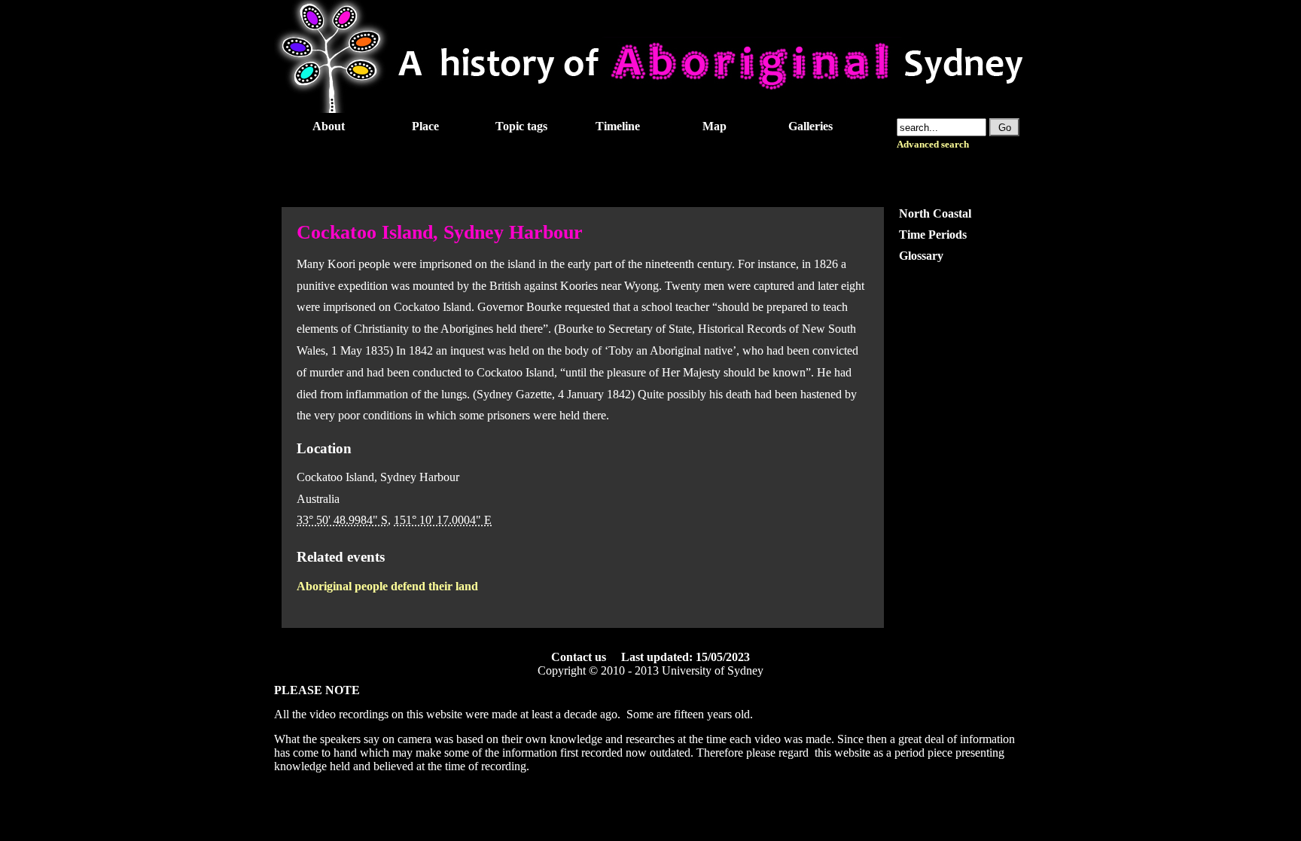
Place (425, 126)
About (328, 126)
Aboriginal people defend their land (387, 586)
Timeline (618, 126)
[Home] (650, 108)
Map (714, 126)
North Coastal (935, 213)
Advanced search (933, 144)
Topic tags (521, 126)
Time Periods (933, 234)
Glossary (921, 255)
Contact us (578, 657)
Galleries (810, 126)
